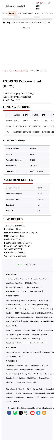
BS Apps (16, 401)
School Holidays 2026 (13, 321)
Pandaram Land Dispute (44, 317)
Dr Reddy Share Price (13, 291)
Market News (34, 366)
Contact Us (20, 397)
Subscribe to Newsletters (31, 352)
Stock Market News (30, 13)
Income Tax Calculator (13, 330)
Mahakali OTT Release (30, 321)
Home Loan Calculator (30, 339)
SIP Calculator (24, 335)
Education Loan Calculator (15, 343)
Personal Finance (11, 374)
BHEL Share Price (33, 287)
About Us (21, 389)
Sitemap (44, 397)
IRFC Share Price (31, 283)
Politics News (20, 382)
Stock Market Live (21, 22)
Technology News (25, 374)
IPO (19, 13)
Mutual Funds (24, 71)
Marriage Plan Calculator (35, 343)
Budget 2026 (31, 382)
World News (38, 374)
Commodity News (11, 370)
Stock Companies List (13, 352)
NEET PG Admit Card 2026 (24, 313)
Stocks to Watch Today (28, 301)
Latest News (10, 366)
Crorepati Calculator (31, 330)
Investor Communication (24, 393)
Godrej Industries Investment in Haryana (19, 317)
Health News (31, 378)
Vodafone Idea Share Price (32, 291)
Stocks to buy (43, 301)
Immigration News (26, 370)
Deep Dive (9, 313)
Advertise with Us (32, 397)
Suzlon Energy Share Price (14, 279)
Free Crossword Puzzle (13, 356)
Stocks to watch (38, 22)
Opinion (22, 378)
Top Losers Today (29, 309)
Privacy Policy (38, 389)
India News (9, 382)
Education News (11, 378)
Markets (12, 13)
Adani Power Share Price (14, 283)
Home (5, 13)
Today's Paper (10, 389)
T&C (28, 389)
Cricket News (39, 370)
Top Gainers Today (44, 309)
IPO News (45, 366)
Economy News (44, 378)
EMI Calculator (11, 335)
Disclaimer (9, 393)
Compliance (9, 397)
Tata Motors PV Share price (15, 287)
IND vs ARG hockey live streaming (36, 305)
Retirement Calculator (39, 335)
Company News (21, 366)
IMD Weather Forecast (13, 309)
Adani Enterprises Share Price (36, 279)
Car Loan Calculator (13, 339)
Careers (8, 401)
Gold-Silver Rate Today (13, 305)
